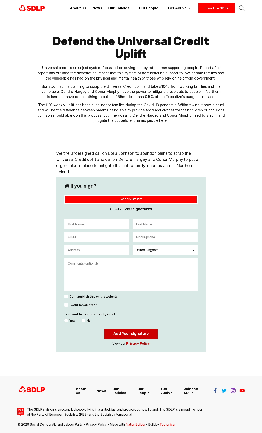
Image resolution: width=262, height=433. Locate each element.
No (89, 320)
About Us (78, 8)
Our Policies (119, 391)
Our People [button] (149, 8)
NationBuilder (135, 424)
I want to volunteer (83, 305)
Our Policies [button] (119, 8)
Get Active (167, 391)
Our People (143, 391)
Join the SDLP (216, 8)
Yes (72, 320)
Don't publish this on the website (93, 296)
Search (242, 8)
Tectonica (167, 424)
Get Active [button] (177, 8)
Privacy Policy (138, 343)
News (97, 8)
